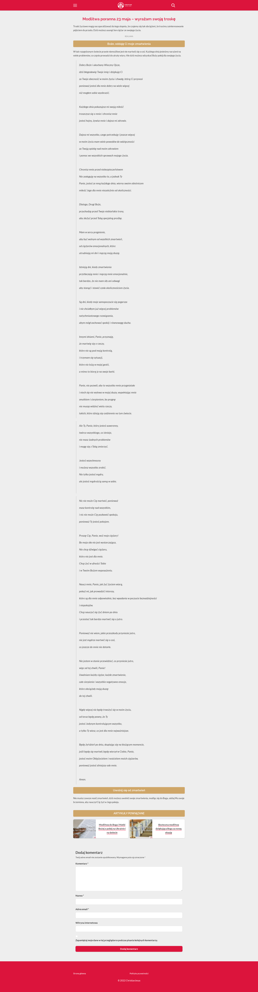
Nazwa (80, 895)
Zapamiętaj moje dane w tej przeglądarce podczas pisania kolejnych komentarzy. (117, 940)
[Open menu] (75, 5)
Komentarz (82, 863)
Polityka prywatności (139, 973)
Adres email (82, 909)
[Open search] (173, 5)
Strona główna (79, 973)
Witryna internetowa (87, 922)
